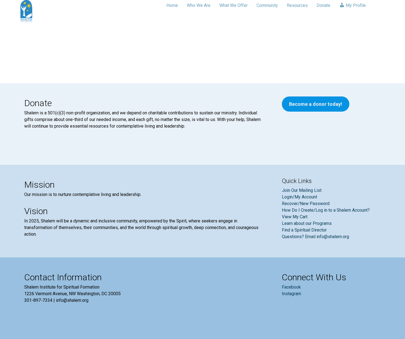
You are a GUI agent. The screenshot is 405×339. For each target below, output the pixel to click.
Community (267, 5)
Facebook (291, 287)
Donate (323, 5)
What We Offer (233, 5)
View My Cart (294, 216)
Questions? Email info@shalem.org (315, 236)
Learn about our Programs (307, 223)
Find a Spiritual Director (304, 230)
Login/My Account (299, 197)
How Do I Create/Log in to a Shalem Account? (326, 210)
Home (172, 5)
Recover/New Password (306, 203)
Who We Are (198, 5)
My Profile (355, 5)
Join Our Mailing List (302, 190)
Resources (297, 5)
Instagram (291, 293)
